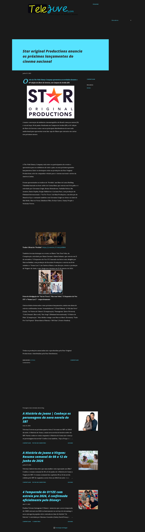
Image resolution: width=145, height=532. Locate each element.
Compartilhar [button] (91, 79)
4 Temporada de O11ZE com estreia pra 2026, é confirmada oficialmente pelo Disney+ (45, 496)
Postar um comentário (39, 443)
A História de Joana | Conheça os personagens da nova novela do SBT (47, 417)
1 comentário (36, 521)
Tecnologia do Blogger (61, 527)
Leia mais (70, 443)
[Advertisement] (57, 28)
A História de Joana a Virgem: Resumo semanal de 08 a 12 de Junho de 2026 (45, 457)
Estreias (89, 88)
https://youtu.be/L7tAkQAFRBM (54, 247)
